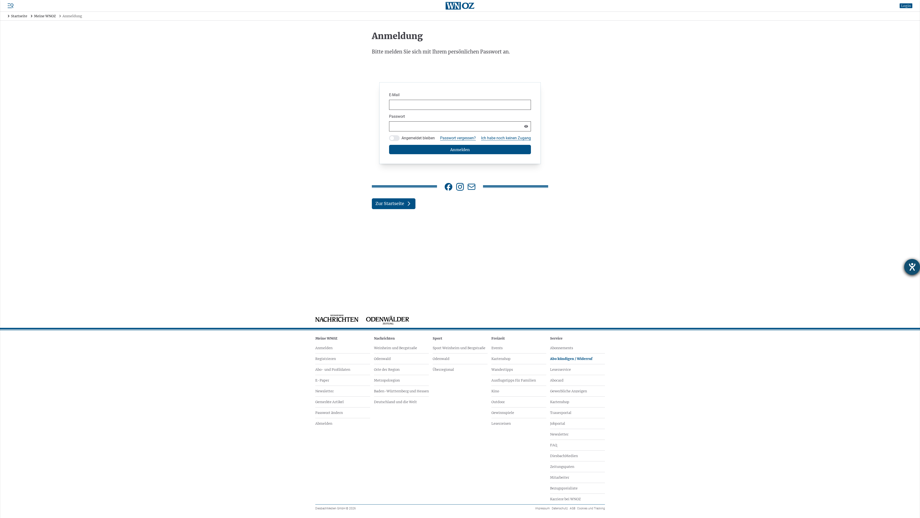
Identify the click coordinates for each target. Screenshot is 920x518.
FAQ (553, 445)
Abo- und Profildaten (332, 369)
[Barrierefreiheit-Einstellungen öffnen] (912, 267)
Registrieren (325, 359)
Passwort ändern (329, 413)
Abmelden (323, 423)
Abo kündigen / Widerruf (571, 359)
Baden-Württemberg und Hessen (401, 391)
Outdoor (498, 402)
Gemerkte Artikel (329, 402)
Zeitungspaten (562, 467)
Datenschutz (560, 508)
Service (556, 338)
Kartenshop (501, 359)
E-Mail (394, 95)
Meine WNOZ (326, 338)
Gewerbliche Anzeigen (568, 391)
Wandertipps (502, 369)
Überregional (443, 369)
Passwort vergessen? (458, 138)
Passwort (397, 116)
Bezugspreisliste (564, 488)
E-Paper (322, 380)
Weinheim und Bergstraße (395, 348)
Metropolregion (387, 380)
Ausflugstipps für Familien (513, 380)
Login (906, 6)
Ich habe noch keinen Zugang (506, 138)
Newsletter (324, 391)
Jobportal (557, 423)
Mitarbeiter (559, 477)
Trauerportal (560, 413)
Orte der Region (387, 369)
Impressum (542, 508)
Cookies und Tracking (591, 508)
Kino (495, 391)
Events (497, 348)
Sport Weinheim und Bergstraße (459, 348)
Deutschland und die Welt (395, 402)
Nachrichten (384, 338)
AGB (572, 508)
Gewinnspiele (502, 413)
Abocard (557, 380)
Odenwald (382, 359)
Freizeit (498, 338)
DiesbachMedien (564, 456)
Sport (437, 338)
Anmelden (324, 348)
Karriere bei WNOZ (565, 499)
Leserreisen (501, 423)
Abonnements (561, 348)
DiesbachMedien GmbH (335, 508)
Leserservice (560, 369)
